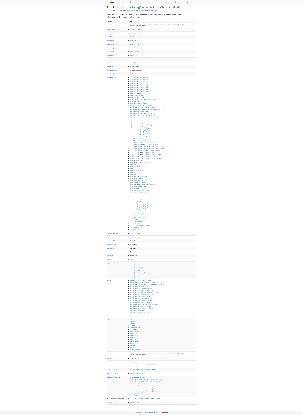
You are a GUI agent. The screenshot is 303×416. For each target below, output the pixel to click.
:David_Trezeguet (136, 160)
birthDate (110, 37)
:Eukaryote (133, 345)
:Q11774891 (134, 51)
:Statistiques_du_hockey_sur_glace (140, 215)
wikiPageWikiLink (112, 77)
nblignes (110, 252)
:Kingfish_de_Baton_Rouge (138, 186)
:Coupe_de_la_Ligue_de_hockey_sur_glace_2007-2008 (146, 158)
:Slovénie (134, 212)
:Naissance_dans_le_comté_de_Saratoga (142, 139)
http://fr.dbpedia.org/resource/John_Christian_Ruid (147, 7)
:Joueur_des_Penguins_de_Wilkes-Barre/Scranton (144, 129)
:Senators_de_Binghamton (138, 210)
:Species (132, 347)
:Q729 (133, 339)
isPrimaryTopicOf (112, 373)
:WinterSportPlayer (135, 349)
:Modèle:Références (137, 271)
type (109, 319)
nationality (110, 48)
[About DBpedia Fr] (111, 2)
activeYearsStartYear (113, 33)
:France (133, 172)
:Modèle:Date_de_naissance (139, 267)
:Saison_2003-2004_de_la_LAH (139, 208)
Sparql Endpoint (192, 2)
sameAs (110, 362)
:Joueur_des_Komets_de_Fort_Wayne (141, 125)
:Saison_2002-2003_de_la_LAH (139, 206)
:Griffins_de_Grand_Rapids (138, 176)
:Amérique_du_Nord (137, 97)
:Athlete (132, 325)
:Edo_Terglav (135, 166)
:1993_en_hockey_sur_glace (139, 77)
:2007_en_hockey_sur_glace (139, 89)
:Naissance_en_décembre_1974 (140, 140)
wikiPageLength (112, 70)
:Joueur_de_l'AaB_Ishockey (139, 111)
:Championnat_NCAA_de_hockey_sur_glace (143, 142)
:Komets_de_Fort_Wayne (138, 188)
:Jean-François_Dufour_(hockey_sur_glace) (143, 184)
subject (109, 280)
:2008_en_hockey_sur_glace (139, 91)
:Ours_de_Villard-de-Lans (138, 198)
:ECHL (133, 164)
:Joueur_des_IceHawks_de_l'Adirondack (142, 119)
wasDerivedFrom (112, 369)
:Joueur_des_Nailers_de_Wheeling (140, 127)
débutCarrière (112, 237)
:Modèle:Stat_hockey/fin (138, 273)
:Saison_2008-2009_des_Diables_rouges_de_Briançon (145, 391)
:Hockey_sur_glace (136, 178)
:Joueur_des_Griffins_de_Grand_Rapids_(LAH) (144, 117)
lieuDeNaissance (112, 244)
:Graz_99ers (135, 174)
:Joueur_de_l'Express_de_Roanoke (141, 113)
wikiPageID (110, 66)
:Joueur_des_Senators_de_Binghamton (142, 133)
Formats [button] (133, 2)
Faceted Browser (180, 2)
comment (110, 353)
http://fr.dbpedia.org (135, 10)
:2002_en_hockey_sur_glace (139, 81)
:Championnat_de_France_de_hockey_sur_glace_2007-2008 (147, 148)
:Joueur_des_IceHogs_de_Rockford (141, 121)
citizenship (110, 44)
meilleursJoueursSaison (115, 398)
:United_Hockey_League (138, 217)
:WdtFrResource (135, 402)
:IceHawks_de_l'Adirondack (138, 180)
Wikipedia (141, 414)
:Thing (132, 319)
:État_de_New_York (136, 221)
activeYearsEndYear (113, 29)
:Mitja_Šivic (134, 229)
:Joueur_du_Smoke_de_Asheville (140, 137)
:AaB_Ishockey (135, 93)
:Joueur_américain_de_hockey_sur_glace (142, 107)
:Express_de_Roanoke (137, 170)
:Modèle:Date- (135, 265)
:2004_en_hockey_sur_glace (139, 83)
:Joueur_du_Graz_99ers (138, 135)
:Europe (133, 168)
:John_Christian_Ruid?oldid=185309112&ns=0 (143, 369)
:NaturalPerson (134, 341)
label (109, 358)
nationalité (111, 248)
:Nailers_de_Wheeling (137, 196)
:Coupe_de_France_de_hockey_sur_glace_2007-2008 (145, 154)
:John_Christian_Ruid (137, 373)
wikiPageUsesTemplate (114, 263)
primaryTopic (112, 406)
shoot (109, 59)
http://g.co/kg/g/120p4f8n (136, 366)
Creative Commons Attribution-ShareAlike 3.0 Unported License (165, 414)
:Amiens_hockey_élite (137, 95)
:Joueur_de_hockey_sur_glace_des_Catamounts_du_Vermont (147, 109)
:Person (132, 321)
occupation (110, 51)
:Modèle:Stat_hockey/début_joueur (140, 277)
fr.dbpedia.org (154, 10)
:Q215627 (134, 335)
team (109, 62)
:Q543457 (134, 55)
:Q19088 (133, 333)
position (110, 55)
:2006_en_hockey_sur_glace (139, 87)
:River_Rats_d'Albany (137, 202)
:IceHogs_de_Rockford (137, 182)
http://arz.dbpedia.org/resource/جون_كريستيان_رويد (142, 364)
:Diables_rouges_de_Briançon (139, 62)
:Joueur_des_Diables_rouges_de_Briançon (143, 115)
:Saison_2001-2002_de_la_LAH (139, 204)
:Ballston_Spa (135, 40)
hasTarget (111, 402)
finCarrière (111, 240)
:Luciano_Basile (135, 194)
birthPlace (110, 40)
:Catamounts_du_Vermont (138, 103)
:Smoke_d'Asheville (136, 214)
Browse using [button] (123, 2)
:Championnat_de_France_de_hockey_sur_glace (144, 146)
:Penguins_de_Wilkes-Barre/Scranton (141, 200)
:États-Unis (134, 44)
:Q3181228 (134, 362)
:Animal (132, 343)
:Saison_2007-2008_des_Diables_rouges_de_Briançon (145, 389)
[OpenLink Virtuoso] (138, 412)
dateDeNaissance (113, 233)
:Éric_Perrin (134, 219)
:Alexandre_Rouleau (137, 377)
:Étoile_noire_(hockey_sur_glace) (140, 225)
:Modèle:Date (135, 263)
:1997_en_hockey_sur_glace (139, 79)
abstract (110, 24)
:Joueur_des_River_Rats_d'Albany (140, 131)
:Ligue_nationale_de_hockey (139, 192)
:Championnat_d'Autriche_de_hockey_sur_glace (144, 144)
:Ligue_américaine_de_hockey (139, 190)
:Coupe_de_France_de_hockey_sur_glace (142, 152)
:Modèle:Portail (135, 269)
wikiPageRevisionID (113, 74)
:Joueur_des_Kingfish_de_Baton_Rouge (142, 123)
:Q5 (132, 337)
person (117, 10)
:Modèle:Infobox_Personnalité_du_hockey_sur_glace (145, 275)
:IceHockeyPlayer (135, 327)
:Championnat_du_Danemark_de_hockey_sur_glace (145, 150)
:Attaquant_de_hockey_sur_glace (140, 105)
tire (109, 259)
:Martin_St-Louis (136, 227)
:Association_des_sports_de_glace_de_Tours (143, 99)
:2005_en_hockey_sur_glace (139, 85)
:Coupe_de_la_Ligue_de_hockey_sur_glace (143, 156)
